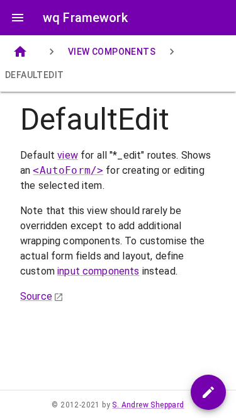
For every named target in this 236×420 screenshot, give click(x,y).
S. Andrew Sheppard (148, 404)
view (67, 155)
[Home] (20, 51)
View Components (111, 52)
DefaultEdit (34, 75)
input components (98, 271)
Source (36, 296)
